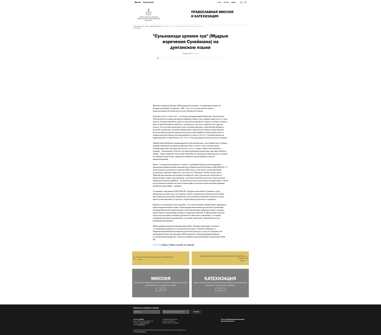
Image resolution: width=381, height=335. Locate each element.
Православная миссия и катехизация (139, 27)
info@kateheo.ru (141, 324)
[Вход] (241, 2)
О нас (219, 2)
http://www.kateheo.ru (140, 331)
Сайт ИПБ (157, 245)
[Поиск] (245, 2)
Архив (233, 2)
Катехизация (148, 2)
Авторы (226, 2)
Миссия (138, 2)
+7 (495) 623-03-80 (144, 322)
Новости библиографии (155, 26)
